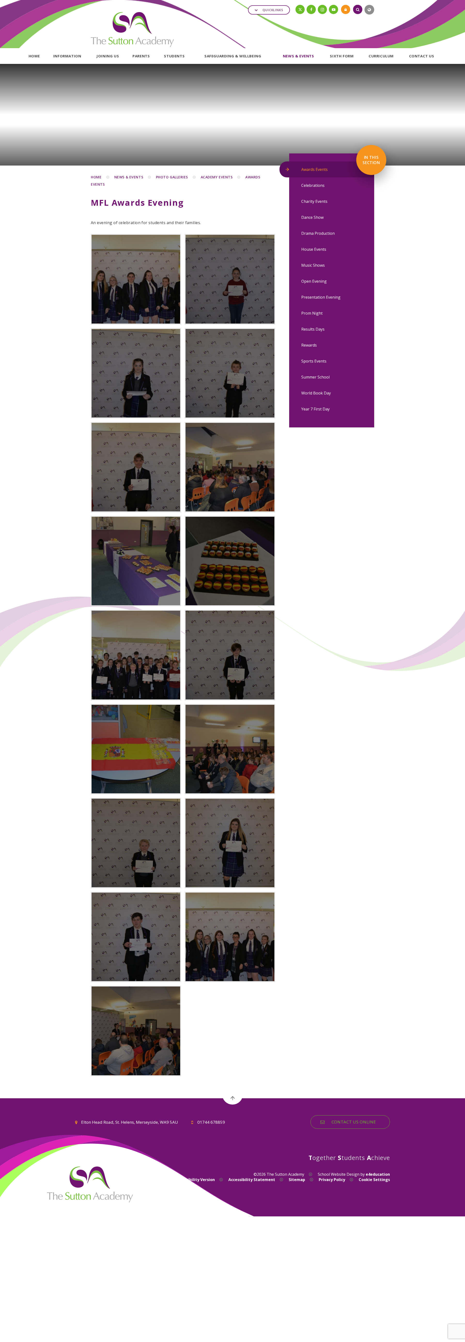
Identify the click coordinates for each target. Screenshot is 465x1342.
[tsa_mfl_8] (136, 373)
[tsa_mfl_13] (230, 749)
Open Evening (314, 281)
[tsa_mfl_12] (136, 749)
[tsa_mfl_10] (136, 279)
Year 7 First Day (315, 409)
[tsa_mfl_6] (136, 467)
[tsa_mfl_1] (136, 655)
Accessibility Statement (251, 1179)
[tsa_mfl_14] (136, 843)
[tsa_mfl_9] (230, 279)
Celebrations (313, 185)
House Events (313, 249)
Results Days (313, 329)
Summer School (315, 377)
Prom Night (312, 313)
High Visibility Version (193, 1179)
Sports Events (313, 361)
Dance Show (312, 217)
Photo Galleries (172, 177)
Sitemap (297, 1179)
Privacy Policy (332, 1179)
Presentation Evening (321, 297)
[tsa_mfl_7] (230, 373)
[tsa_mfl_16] (136, 937)
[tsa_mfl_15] (230, 843)
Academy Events (217, 177)
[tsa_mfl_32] (136, 1030)
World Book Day (316, 393)
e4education (378, 1174)
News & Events (128, 177)
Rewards (309, 345)
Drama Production (318, 233)
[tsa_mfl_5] (230, 467)
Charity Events (314, 201)
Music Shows (313, 265)
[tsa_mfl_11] (230, 655)
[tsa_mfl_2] (230, 561)
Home (96, 177)
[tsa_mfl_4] (136, 561)
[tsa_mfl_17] (230, 937)
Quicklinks (273, 10)
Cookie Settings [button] (374, 1179)
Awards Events (314, 169)
